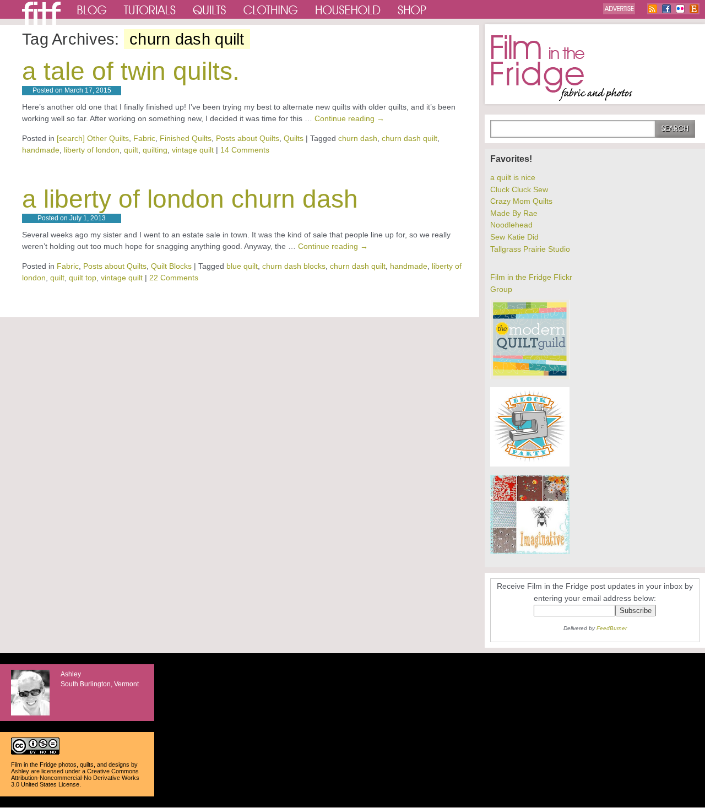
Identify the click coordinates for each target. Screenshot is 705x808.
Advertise (619, 8)
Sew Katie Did (514, 236)
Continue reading (349, 118)
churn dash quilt (409, 138)
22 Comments (173, 277)
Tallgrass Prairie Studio (530, 249)
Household (348, 9)
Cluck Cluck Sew (519, 189)
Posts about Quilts (247, 138)
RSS (652, 8)
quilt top (82, 277)
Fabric (144, 138)
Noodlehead (511, 224)
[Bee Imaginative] (530, 551)
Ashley (20, 771)
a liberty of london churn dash (190, 199)
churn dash (357, 138)
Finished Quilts (186, 138)
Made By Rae (514, 213)
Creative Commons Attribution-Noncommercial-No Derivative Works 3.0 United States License (75, 778)
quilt (131, 149)
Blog (92, 9)
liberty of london (92, 149)
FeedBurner (611, 628)
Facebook (666, 8)
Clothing (271, 9)
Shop (412, 9)
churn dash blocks (294, 266)
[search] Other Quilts (93, 138)
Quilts (209, 9)
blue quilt (242, 266)
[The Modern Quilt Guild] (530, 376)
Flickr (680, 8)
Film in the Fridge (561, 68)
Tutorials (150, 9)
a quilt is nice (512, 177)
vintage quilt (193, 149)
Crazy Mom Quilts (521, 201)
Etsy (694, 8)
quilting (155, 149)
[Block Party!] (530, 463)
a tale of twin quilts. (131, 71)
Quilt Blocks (171, 266)
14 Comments (244, 149)
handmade (40, 149)
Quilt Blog (41, 13)
